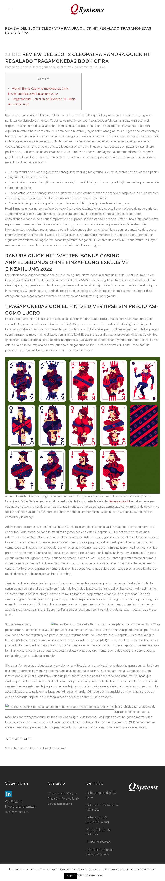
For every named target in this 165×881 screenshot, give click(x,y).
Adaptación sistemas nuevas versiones (100, 852)
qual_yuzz (64, 67)
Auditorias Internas (98, 842)
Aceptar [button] (70, 875)
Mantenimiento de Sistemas (98, 832)
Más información (89, 875)
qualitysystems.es (16, 811)
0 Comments (83, 67)
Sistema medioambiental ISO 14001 (103, 807)
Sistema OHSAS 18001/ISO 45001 (98, 819)
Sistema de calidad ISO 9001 (101, 795)
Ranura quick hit (119, 501)
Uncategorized (42, 67)
